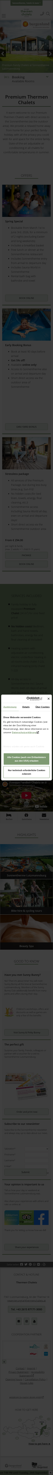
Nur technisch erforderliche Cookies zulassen (26, 772)
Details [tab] (26, 707)
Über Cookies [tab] (42, 707)
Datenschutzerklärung (24, 732)
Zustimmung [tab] (9, 707)
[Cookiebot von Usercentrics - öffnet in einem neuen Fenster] (31, 699)
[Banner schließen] (49, 699)
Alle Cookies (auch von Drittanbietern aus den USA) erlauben (26, 759)
